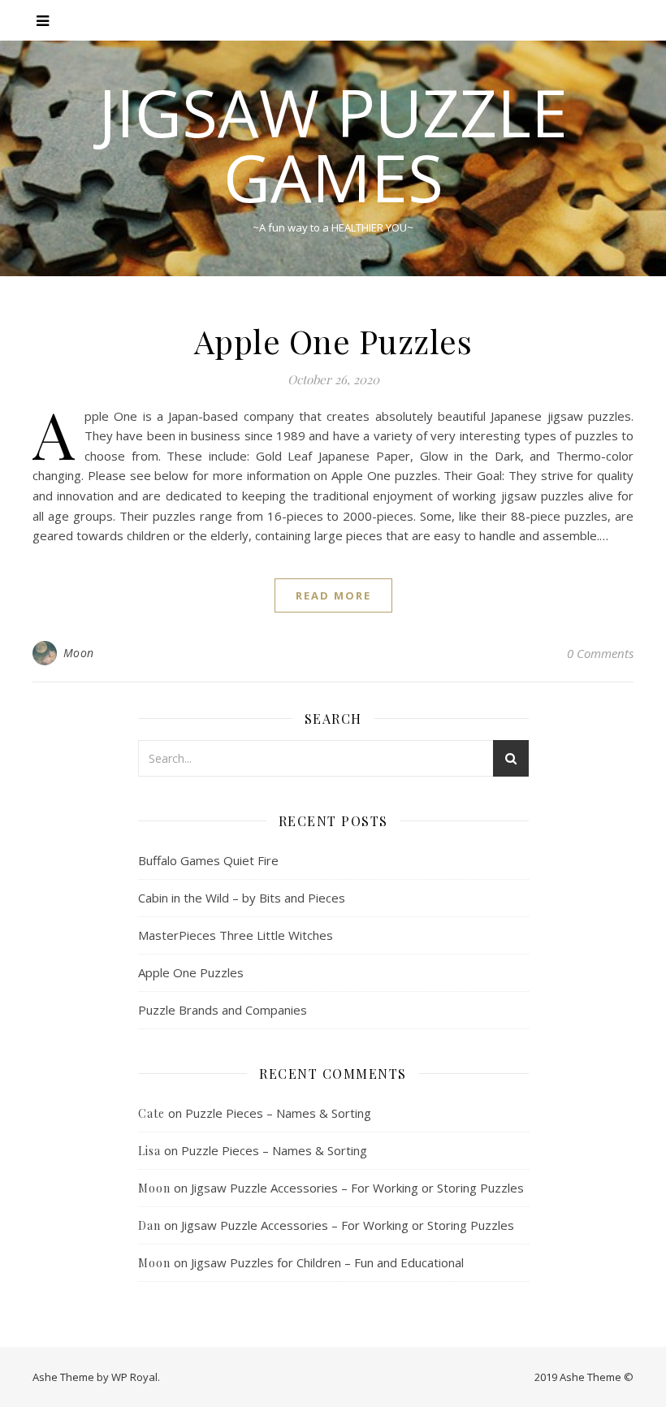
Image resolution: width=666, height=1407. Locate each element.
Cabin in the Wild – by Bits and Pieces (241, 898)
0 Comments (600, 653)
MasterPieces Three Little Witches (235, 935)
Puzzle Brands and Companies (222, 1010)
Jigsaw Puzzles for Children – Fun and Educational (327, 1262)
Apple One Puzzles (333, 340)
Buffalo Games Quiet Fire (208, 860)
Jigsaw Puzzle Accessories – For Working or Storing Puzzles (357, 1188)
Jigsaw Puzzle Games (333, 145)
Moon (78, 652)
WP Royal (134, 1377)
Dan (149, 1225)
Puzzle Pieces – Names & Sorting (278, 1113)
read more (333, 595)
